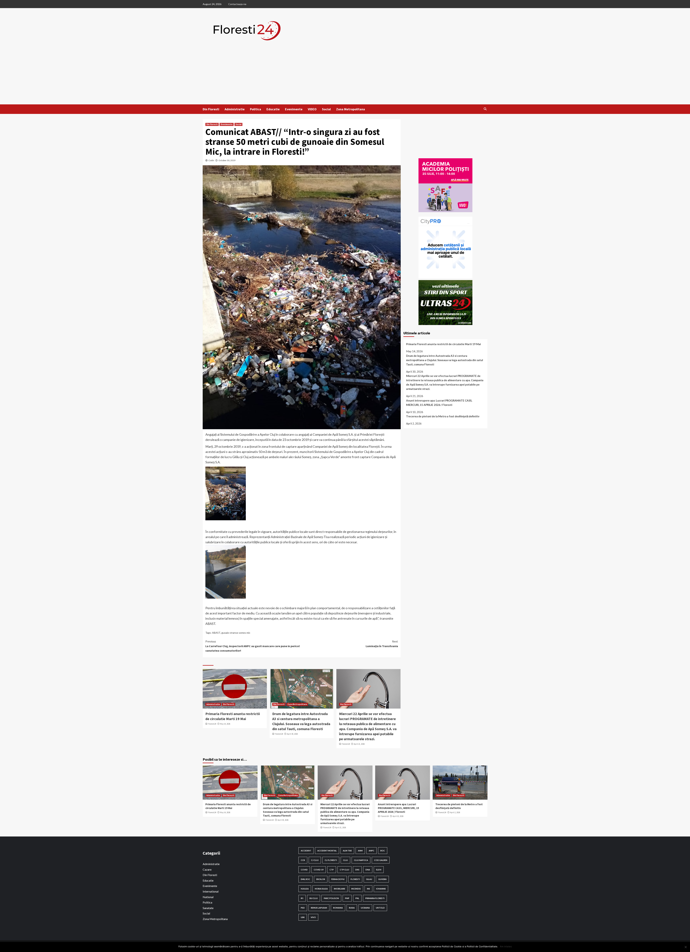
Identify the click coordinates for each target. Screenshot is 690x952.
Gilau (369, 879)
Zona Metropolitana (350, 109)
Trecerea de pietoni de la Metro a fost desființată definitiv (442, 416)
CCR (303, 860)
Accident (306, 850)
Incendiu (356, 889)
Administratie (235, 109)
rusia (352, 908)
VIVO (313, 917)
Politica (255, 109)
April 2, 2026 (455, 812)
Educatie (273, 109)
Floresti (355, 879)
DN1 (357, 869)
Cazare (207, 869)
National (208, 897)
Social (326, 109)
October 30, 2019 (226, 160)
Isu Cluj (313, 898)
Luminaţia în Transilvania (382, 644)
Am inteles (506, 946)
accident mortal (327, 850)
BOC (382, 850)
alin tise (347, 850)
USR (303, 917)
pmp (347, 898)
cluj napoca (361, 860)
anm (360, 850)
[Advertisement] (345, 77)
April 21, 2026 (359, 744)
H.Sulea (305, 889)
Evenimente (293, 109)
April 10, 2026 (398, 816)
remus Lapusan (319, 908)
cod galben (380, 860)
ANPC (371, 850)
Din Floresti (211, 109)
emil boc (305, 879)
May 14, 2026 (225, 724)
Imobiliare (339, 889)
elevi (378, 869)
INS (368, 889)
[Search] (485, 108)
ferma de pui (337, 879)
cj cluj (315, 860)
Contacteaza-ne (237, 4)
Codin (211, 160)
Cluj (345, 860)
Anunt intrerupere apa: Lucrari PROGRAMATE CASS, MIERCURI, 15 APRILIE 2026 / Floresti (439, 402)
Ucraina (365, 908)
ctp (332, 869)
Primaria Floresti (375, 898)
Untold (380, 908)
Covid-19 (318, 869)
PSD (303, 908)
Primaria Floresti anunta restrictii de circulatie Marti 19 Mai (443, 344)
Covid (304, 869)
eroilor (320, 879)
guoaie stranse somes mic (235, 632)
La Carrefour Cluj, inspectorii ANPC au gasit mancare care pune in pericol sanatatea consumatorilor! (252, 646)
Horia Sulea (321, 889)
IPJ (302, 898)
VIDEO (312, 109)
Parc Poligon (331, 898)
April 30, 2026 (292, 734)
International (210, 891)
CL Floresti (331, 860)
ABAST (216, 632)
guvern (382, 879)
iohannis (381, 889)
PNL (357, 898)
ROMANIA (338, 908)
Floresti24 (212, 724)
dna (367, 869)
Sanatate (208, 908)
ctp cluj (344, 869)
